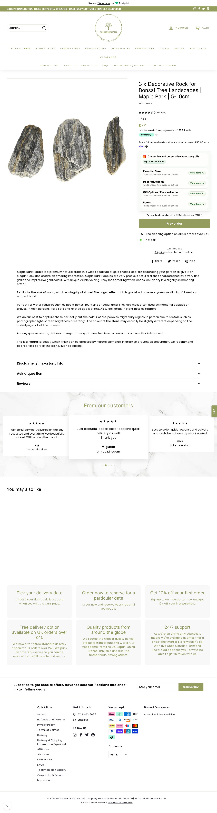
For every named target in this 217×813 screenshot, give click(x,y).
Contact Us (45, 759)
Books (179, 48)
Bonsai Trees (21, 48)
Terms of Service (48, 730)
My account (45, 780)
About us (70, 65)
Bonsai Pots (45, 48)
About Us (43, 754)
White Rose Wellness (120, 802)
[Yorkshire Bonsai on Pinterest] (93, 735)
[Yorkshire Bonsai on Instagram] (74, 735)
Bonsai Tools (95, 48)
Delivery (42, 735)
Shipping (160, 252)
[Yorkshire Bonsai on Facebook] (81, 735)
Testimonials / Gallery (129, 65)
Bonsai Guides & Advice (159, 714)
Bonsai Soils (70, 48)
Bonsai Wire (121, 48)
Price (142, 119)
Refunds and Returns (51, 719)
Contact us (89, 65)
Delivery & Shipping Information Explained (51, 742)
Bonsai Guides (49, 65)
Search (41, 714)
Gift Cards (198, 48)
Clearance (108, 57)
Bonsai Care (145, 48)
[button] (174, 113)
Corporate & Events (163, 65)
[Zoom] (67, 139)
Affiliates (43, 749)
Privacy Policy (46, 725)
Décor (164, 48)
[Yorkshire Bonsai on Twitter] (87, 735)
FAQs (105, 65)
